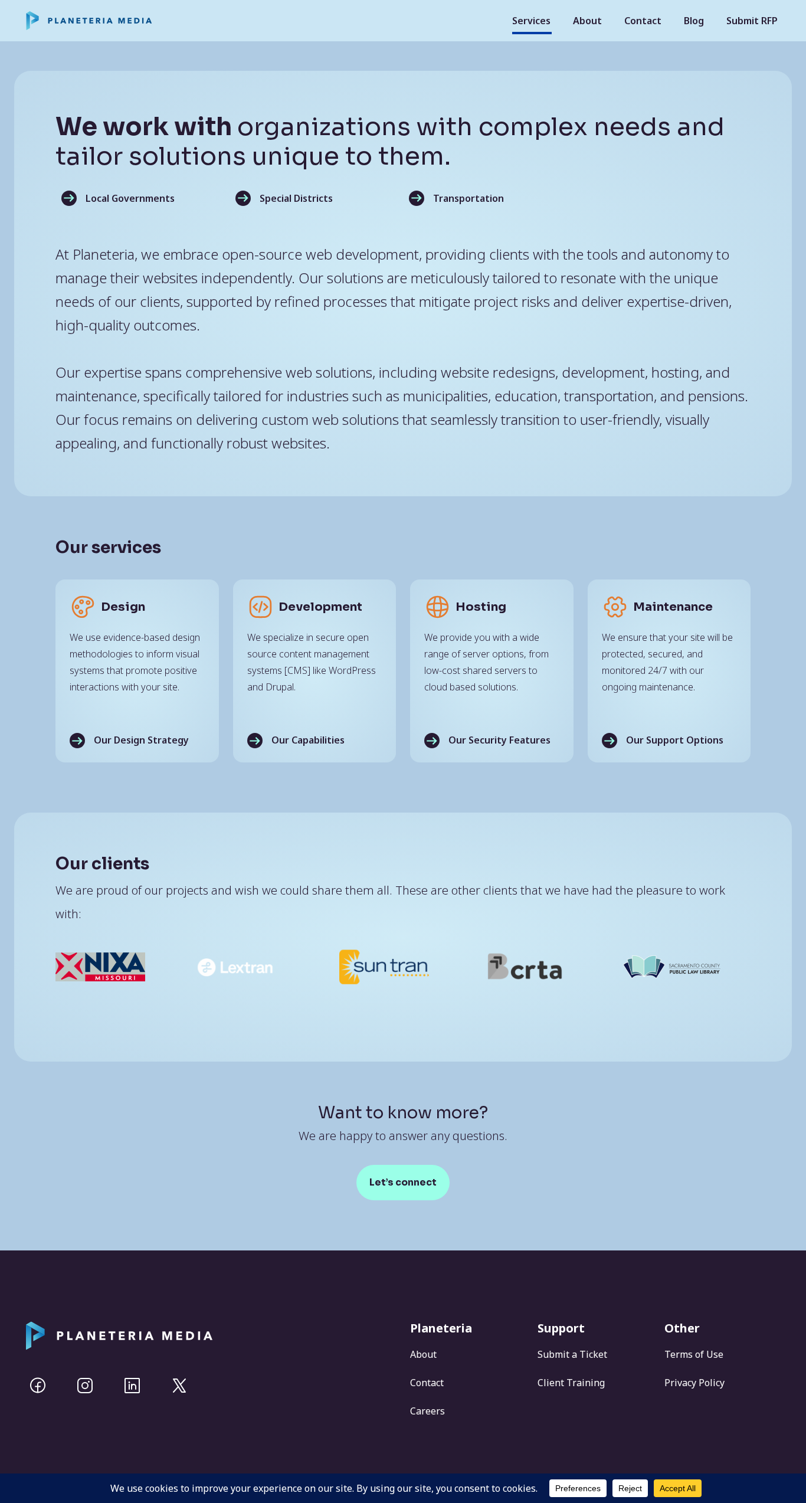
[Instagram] (85, 1385)
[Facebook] (38, 1385)
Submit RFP (752, 20)
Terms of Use (693, 1354)
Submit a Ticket (572, 1354)
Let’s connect (403, 1182)
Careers (427, 1410)
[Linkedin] (132, 1385)
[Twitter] (179, 1385)
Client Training (571, 1382)
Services (531, 20)
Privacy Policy (694, 1382)
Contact (642, 20)
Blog (694, 20)
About (587, 20)
